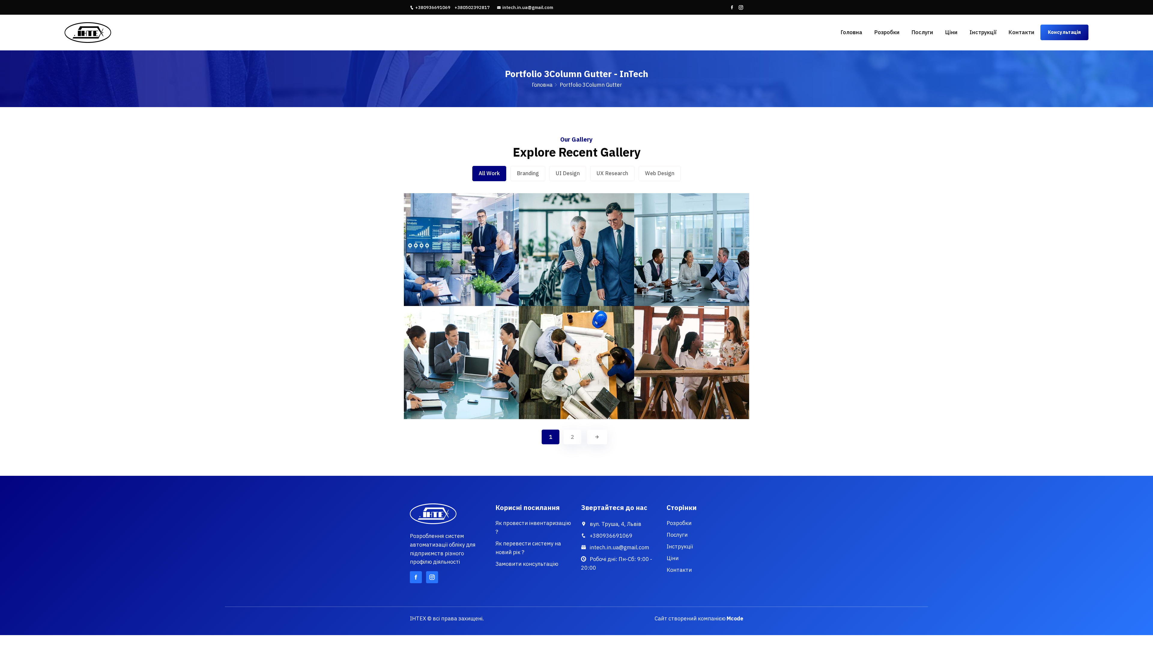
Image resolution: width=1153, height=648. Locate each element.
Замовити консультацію (526, 563)
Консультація (1064, 32)
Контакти (1021, 32)
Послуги (922, 32)
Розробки (887, 32)
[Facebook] (732, 7)
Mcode (735, 618)
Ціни (951, 32)
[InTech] (189, 32)
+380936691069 (432, 7)
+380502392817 (472, 7)
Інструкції (983, 32)
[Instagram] (741, 7)
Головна (851, 32)
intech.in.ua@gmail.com (527, 7)
